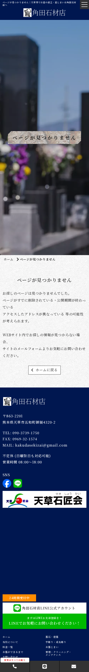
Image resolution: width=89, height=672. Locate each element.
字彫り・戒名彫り (56, 642)
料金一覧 (8, 647)
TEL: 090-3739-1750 (21, 432)
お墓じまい (52, 647)
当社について (10, 642)
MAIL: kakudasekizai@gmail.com (35, 445)
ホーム (8, 259)
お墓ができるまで (13, 652)
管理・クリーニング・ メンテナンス (59, 653)
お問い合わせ (10, 657)
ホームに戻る (47, 369)
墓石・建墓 (52, 636)
